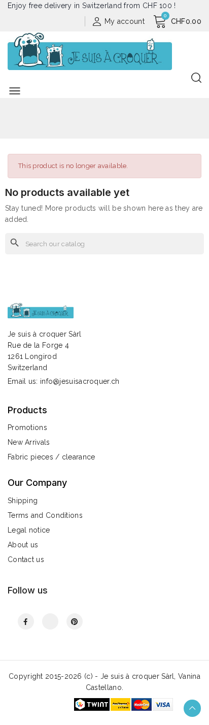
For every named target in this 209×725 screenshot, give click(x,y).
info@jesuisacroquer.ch (80, 381)
